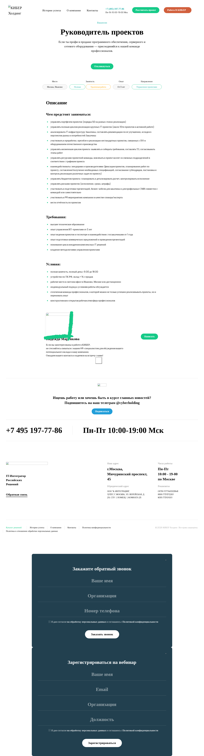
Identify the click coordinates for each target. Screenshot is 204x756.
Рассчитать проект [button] (146, 10)
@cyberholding (128, 403)
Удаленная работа (98, 86)
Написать (149, 336)
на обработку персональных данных (86, 622)
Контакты (92, 10)
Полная (77, 86)
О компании (74, 10)
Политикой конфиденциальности (140, 622)
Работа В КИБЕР (177, 10)
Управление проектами (146, 86)
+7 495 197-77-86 (34, 430)
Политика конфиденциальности (96, 527)
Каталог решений (14, 527)
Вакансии (102, 22)
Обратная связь (16, 494)
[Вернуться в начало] (21, 10)
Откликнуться (102, 66)
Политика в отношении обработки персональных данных (32, 531)
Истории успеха (51, 10)
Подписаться (102, 411)
